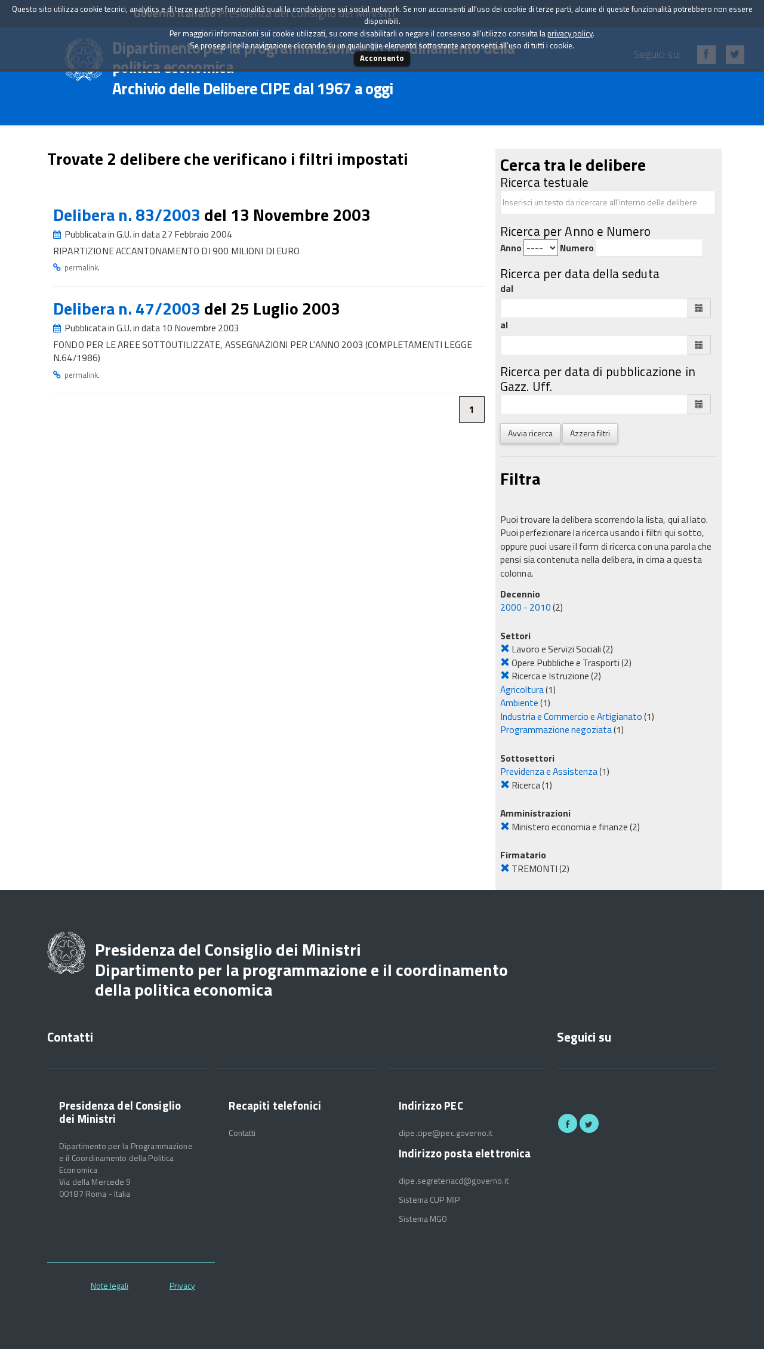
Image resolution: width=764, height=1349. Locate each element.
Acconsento (382, 58)
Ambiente (519, 702)
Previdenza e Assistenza (548, 771)
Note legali (109, 1285)
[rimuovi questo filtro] (505, 649)
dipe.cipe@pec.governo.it (445, 1133)
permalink (81, 267)
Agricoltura (522, 689)
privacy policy (570, 33)
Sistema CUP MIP (429, 1200)
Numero (577, 248)
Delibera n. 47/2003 (128, 308)
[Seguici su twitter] (589, 1123)
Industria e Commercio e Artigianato (571, 716)
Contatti (242, 1133)
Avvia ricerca (530, 433)
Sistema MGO (423, 1219)
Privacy (182, 1285)
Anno (511, 248)
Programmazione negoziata (556, 729)
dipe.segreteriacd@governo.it (454, 1181)
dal (506, 288)
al (504, 325)
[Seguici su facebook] (567, 1123)
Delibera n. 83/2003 (128, 214)
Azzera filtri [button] (590, 433)
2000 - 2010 (525, 607)
